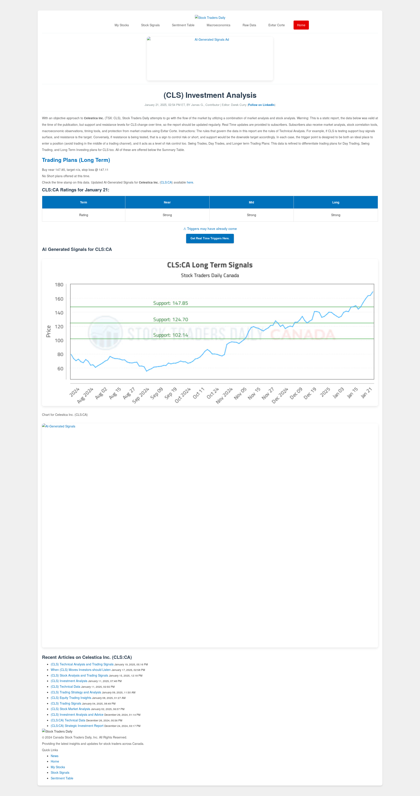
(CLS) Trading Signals (66, 703)
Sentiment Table (183, 25)
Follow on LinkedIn (261, 105)
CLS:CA (166, 182)
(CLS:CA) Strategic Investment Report (77, 725)
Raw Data (249, 25)
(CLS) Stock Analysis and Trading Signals (79, 675)
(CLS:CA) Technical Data (68, 720)
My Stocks (122, 25)
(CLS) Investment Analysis (69, 681)
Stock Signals (150, 25)
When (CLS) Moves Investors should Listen (81, 669)
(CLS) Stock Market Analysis (70, 709)
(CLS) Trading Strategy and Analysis (76, 692)
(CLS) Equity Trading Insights (71, 697)
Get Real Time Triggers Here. (210, 238)
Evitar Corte (276, 25)
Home (301, 25)
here (190, 182)
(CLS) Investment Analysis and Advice (77, 714)
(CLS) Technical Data (65, 686)
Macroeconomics (218, 25)
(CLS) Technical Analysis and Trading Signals (82, 664)
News (54, 756)
